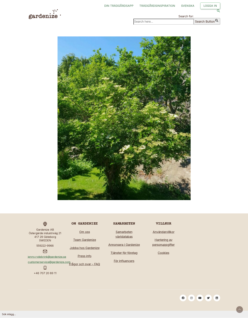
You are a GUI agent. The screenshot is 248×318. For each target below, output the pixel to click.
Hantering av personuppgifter (163, 242)
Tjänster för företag (124, 253)
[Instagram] (191, 298)
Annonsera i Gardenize (124, 244)
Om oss (84, 232)
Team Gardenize (84, 240)
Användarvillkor (163, 232)
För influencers (124, 261)
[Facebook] (183, 298)
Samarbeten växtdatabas (124, 234)
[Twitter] (208, 298)
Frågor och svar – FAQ (84, 264)
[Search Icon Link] (218, 11)
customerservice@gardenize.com (49, 262)
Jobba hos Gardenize (85, 248)
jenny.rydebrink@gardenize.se (47, 256)
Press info (84, 256)
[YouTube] (200, 298)
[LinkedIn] (216, 298)
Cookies (163, 253)
